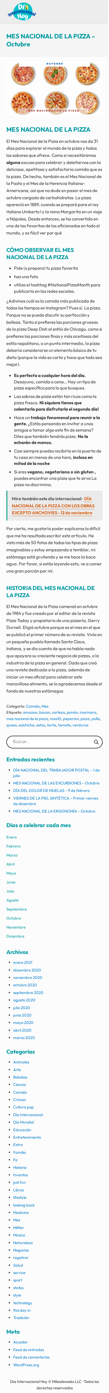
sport (17, 1280)
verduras (80, 724)
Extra (18, 1144)
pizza (85, 718)
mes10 (55, 718)
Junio (10, 882)
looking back (24, 1205)
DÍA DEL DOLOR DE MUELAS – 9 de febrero (51, 790)
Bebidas (20, 1077)
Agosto (12, 900)
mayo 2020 (23, 1022)
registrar (21, 1257)
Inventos (20, 1174)
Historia (19, 1167)
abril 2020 (22, 1030)
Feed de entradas (28, 1349)
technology (22, 1302)
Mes (45, 706)
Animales (21, 1061)
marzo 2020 (24, 1037)
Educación (22, 1129)
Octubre (13, 918)
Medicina (21, 1212)
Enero (11, 837)
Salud (18, 1265)
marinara (88, 712)
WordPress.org (26, 1364)
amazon (30, 712)
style (17, 1295)
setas (40, 724)
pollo (96, 718)
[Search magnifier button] (96, 742)
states (18, 1287)
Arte (17, 1069)
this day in (21, 1310)
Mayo (11, 873)
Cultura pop (23, 1107)
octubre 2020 (25, 984)
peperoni (71, 718)
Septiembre (16, 909)
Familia (19, 1152)
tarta (51, 724)
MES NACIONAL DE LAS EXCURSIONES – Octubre (56, 783)
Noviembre (16, 927)
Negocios (21, 1250)
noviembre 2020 (27, 977)
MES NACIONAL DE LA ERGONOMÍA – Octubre (54, 811)
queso (11, 724)
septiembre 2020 (28, 992)
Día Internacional (28, 1114)
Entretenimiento (27, 1137)
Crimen (19, 1099)
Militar (18, 1227)
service (19, 1272)
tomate (64, 724)
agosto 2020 (24, 999)
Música (19, 1234)
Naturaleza (23, 1242)
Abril (10, 864)
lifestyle (19, 1197)
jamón (72, 712)
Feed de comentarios (31, 1357)
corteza (58, 712)
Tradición (21, 1317)
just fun (19, 1182)
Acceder (20, 1342)
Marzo (11, 855)
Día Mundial (23, 1122)
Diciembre (15, 936)
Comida (33, 706)
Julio (10, 891)
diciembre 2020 (27, 970)
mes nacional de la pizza (27, 718)
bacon (44, 712)
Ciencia (19, 1084)
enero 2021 (22, 962)
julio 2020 (21, 1007)
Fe (15, 1159)
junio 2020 (22, 1015)
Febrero (13, 846)
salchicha (26, 724)
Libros (18, 1189)
